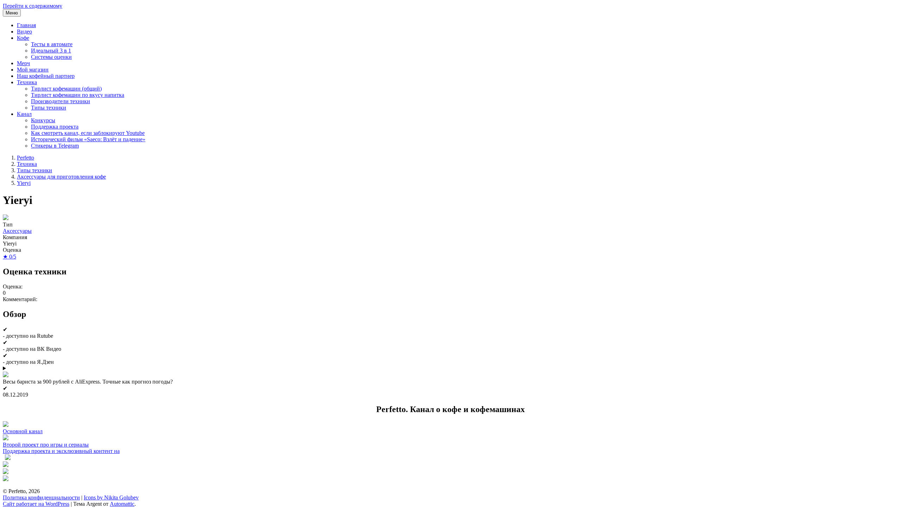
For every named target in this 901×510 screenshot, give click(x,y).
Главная (26, 25)
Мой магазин (33, 70)
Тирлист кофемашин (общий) (66, 89)
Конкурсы (43, 120)
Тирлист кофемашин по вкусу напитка (77, 95)
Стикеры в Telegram (55, 146)
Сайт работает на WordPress (36, 504)
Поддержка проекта (54, 127)
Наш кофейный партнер (46, 76)
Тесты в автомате (52, 44)
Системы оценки (51, 57)
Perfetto (25, 158)
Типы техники (48, 108)
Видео (24, 32)
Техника (27, 82)
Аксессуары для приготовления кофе (61, 177)
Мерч (23, 63)
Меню (12, 12)
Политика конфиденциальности (41, 497)
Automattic (122, 504)
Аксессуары (17, 231)
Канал (24, 114)
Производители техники (60, 101)
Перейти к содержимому (32, 6)
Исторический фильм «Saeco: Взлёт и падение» (88, 139)
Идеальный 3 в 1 (51, 51)
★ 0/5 (9, 257)
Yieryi (24, 183)
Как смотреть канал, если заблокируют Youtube (88, 133)
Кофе (23, 38)
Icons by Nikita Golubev (111, 497)
